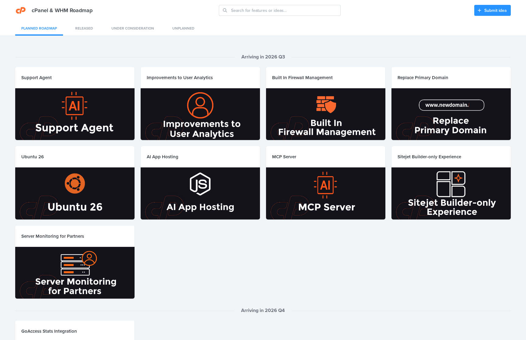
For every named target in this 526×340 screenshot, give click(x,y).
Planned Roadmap (39, 28)
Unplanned (183, 28)
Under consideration (132, 28)
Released (84, 28)
